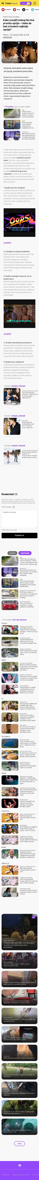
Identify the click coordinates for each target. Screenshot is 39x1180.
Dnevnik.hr (8, 9)
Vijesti (18, 9)
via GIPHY (7, 243)
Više (19, 1144)
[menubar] (35, 3)
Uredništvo (6, 1175)
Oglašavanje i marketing (21, 1175)
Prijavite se (19, 535)
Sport (27, 9)
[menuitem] (35, 3)
